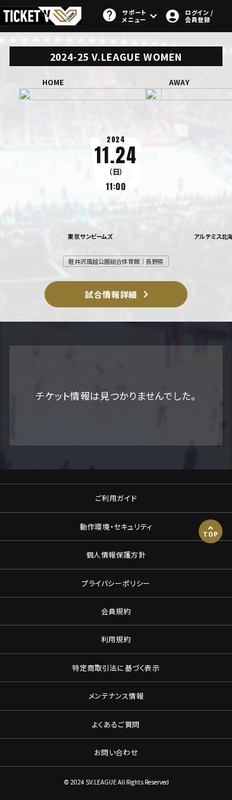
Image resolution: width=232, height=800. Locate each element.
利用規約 (116, 639)
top (210, 534)
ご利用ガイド (116, 498)
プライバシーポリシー (116, 583)
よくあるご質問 (116, 724)
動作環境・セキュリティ (116, 526)
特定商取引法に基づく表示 (115, 667)
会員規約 (116, 611)
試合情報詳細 (111, 294)
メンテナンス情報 (116, 695)
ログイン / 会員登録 (199, 16)
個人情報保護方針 (116, 554)
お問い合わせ (116, 752)
